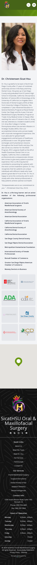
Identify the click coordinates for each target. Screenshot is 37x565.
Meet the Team (18, 450)
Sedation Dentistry (18, 487)
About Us (18, 446)
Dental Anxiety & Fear (18, 483)
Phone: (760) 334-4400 (18, 505)
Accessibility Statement (25, 550)
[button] (1, 4)
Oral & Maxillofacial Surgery (18, 475)
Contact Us (19, 466)
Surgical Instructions (18, 479)
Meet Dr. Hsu (18, 454)
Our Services (18, 458)
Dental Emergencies (18, 490)
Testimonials (18, 462)
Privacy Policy (15, 552)
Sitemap (24, 552)
